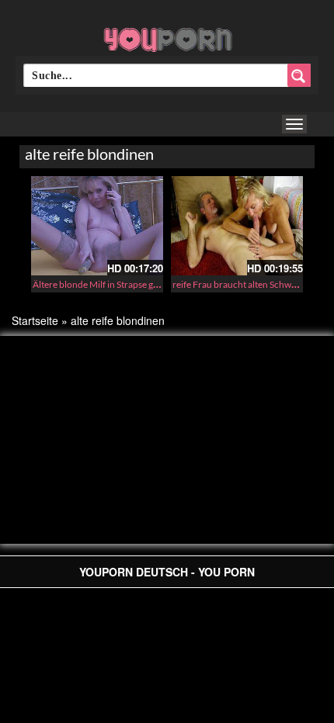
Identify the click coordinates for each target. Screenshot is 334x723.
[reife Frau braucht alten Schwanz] (237, 225)
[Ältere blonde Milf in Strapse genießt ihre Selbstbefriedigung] (97, 225)
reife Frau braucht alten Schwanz (239, 284)
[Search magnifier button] (299, 75)
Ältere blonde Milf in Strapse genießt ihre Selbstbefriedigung (153, 284)
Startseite (35, 320)
